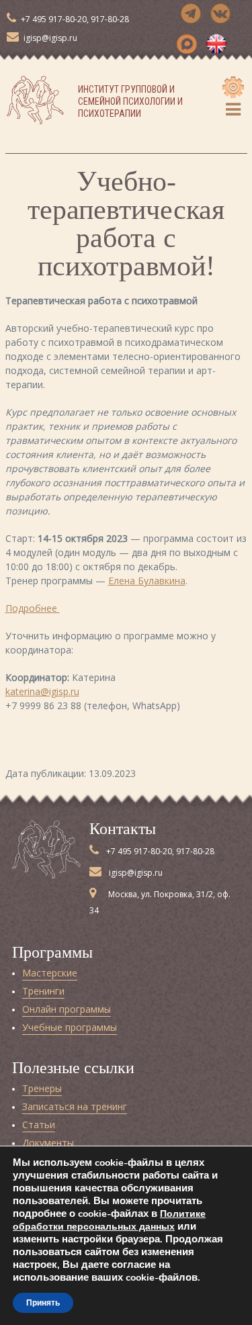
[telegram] (191, 13)
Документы (48, 1142)
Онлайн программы (66, 1009)
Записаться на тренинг (74, 1106)
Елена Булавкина (146, 580)
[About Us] (216, 43)
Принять (43, 1302)
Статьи (38, 1124)
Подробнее (32, 608)
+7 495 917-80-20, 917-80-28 (74, 19)
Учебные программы (69, 1027)
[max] (187, 43)
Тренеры (42, 1088)
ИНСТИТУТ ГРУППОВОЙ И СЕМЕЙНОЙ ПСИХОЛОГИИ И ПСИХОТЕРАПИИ (130, 101)
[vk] (220, 13)
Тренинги (43, 991)
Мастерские (49, 972)
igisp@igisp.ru (49, 38)
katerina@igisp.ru (42, 691)
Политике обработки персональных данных (109, 1220)
